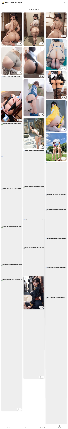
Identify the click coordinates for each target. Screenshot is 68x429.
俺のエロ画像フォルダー (13, 3)
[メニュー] (64, 2)
